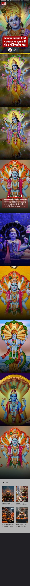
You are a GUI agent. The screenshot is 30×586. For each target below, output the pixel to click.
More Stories (6, 483)
